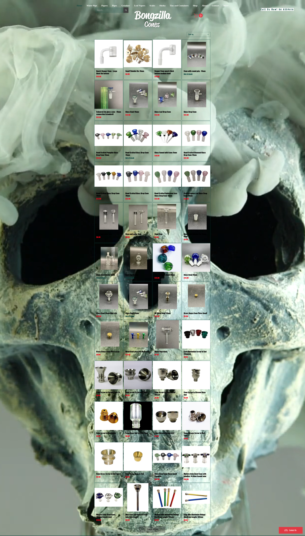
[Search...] (125, 10)
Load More (152, 529)
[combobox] (199, 34)
